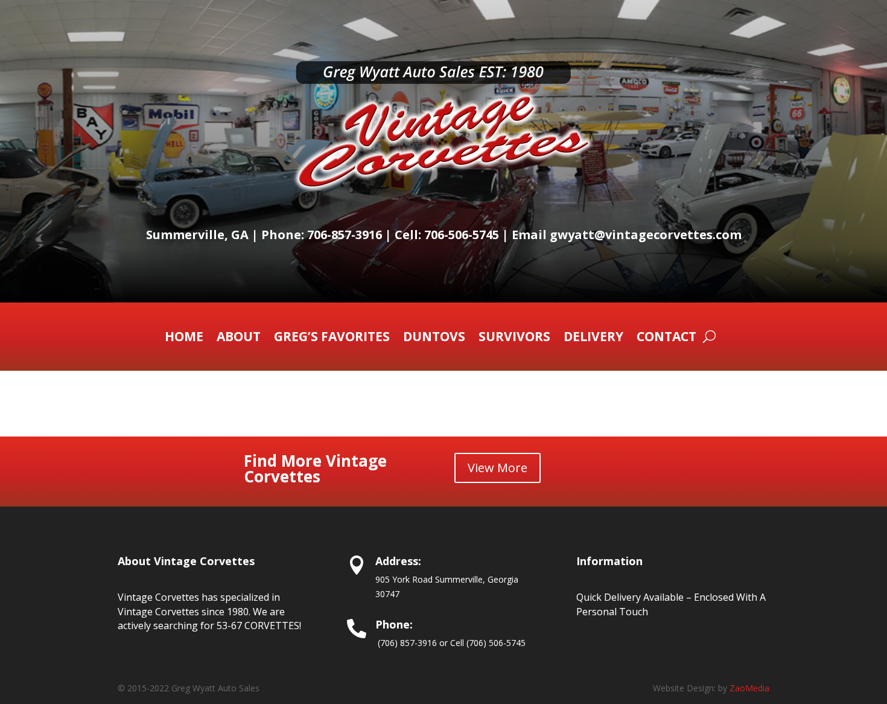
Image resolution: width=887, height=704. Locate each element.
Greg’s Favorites (332, 338)
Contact (666, 338)
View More (497, 467)
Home (184, 338)
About (239, 338)
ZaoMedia (749, 688)
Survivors (514, 338)
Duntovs (434, 338)
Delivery (593, 338)
